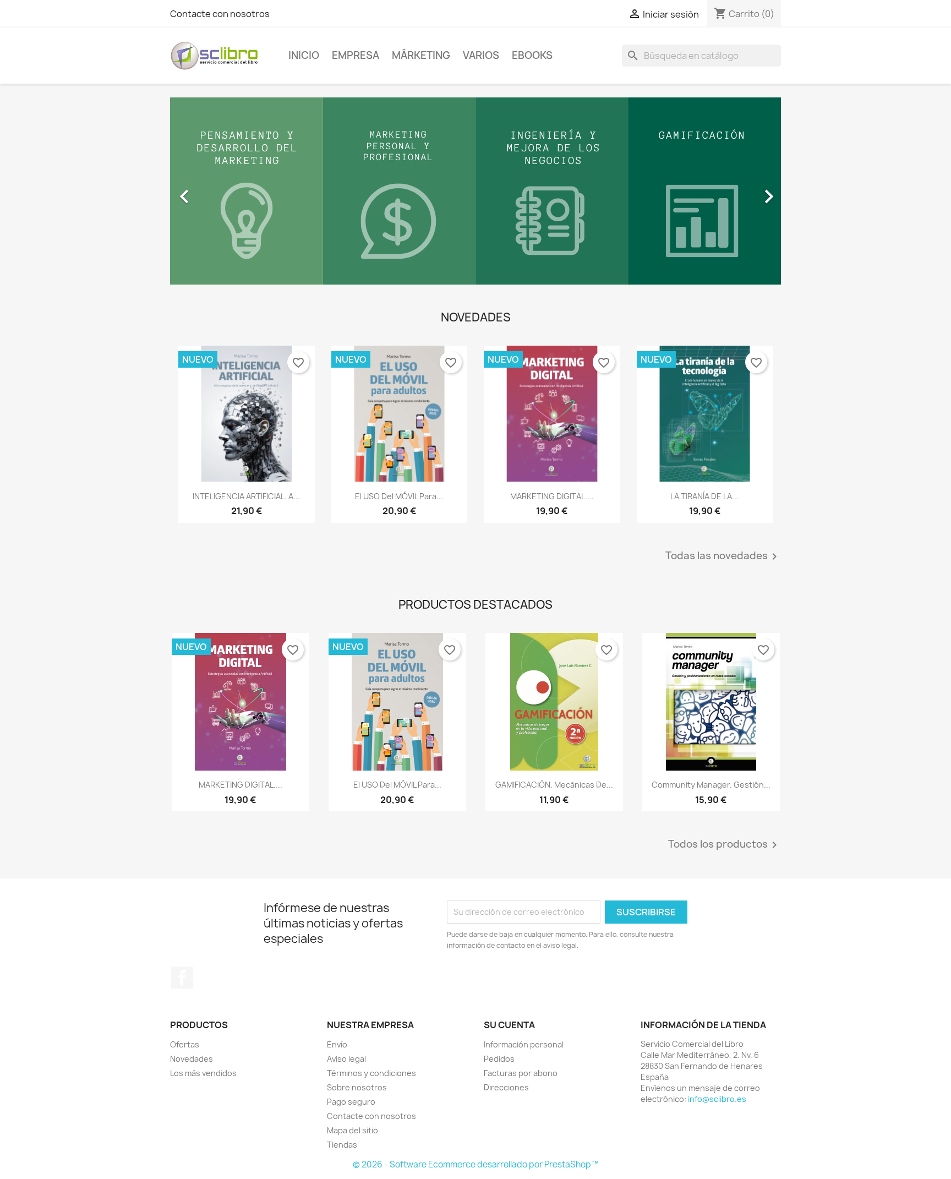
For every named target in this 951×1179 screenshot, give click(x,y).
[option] (475, 191)
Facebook (182, 978)
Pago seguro (351, 1101)
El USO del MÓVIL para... (399, 496)
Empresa (355, 55)
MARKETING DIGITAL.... (552, 496)
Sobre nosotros (357, 1087)
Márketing (421, 55)
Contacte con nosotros (220, 14)
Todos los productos (724, 845)
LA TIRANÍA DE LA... (704, 496)
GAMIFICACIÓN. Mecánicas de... (554, 784)
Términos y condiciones (371, 1073)
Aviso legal (346, 1059)
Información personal (524, 1044)
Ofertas (184, 1044)
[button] (216, 191)
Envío (337, 1044)
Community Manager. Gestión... (711, 784)
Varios (481, 55)
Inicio (303, 55)
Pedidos (499, 1059)
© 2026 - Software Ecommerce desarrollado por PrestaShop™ (476, 1164)
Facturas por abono (521, 1073)
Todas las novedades (723, 556)
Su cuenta (509, 1025)
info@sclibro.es (717, 1099)
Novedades (191, 1059)
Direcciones (506, 1087)
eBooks (532, 55)
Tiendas (342, 1144)
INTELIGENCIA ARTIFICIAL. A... (246, 496)
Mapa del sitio (352, 1130)
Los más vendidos (203, 1073)
